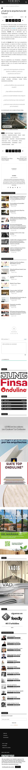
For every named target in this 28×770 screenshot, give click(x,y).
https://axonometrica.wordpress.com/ (13, 645)
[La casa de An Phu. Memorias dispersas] (5, 278)
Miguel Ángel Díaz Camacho (14, 654)
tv (4, 6)
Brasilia (14, 28)
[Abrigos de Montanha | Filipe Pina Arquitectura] (5, 212)
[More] (22, 20)
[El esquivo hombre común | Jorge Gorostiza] (5, 234)
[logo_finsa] (14, 382)
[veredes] (2, 17)
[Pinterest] (13, 20)
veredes (5, 16)
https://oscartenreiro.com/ (11, 675)
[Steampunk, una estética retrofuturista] (5, 306)
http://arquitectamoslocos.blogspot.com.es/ (14, 651)
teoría (20, 142)
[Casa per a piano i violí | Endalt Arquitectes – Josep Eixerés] (5, 292)
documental (12, 138)
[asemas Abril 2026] (14, 451)
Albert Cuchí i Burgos (9, 133)
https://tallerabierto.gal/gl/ (11, 663)
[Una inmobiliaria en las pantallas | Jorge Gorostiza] (5, 205)
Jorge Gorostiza (11, 636)
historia (20, 140)
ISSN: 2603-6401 (5, 752)
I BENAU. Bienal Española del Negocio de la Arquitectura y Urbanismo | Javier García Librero (18, 219)
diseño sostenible (5, 138)
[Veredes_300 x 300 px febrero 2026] (14, 521)
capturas (3, 207)
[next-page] (4, 255)
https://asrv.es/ (9, 681)
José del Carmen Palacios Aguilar (15, 691)
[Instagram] (10, 187)
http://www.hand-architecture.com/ (12, 706)
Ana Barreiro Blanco (12, 660)
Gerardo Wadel (15, 140)
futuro (9, 140)
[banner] (14, 594)
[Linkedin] (19, 20)
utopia (12, 144)
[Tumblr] (17, 187)
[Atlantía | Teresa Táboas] (5, 285)
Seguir (24, 403)
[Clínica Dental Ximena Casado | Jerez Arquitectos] (5, 271)
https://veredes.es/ (14, 177)
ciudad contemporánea (6, 136)
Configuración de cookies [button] (8, 767)
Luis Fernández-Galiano (6, 142)
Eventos (4, 558)
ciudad (23, 135)
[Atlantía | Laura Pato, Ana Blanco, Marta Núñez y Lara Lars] (5, 264)
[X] (10, 20)
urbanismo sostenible (6, 144)
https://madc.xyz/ (10, 657)
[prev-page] (2, 255)
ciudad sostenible (15, 136)
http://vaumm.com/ (10, 669)
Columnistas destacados (7, 632)
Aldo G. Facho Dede (12, 697)
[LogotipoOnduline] (14, 389)
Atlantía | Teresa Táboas (15, 283)
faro (2, 221)
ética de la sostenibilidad (20, 138)
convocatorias (4, 243)
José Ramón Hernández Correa (14, 648)
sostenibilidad (14, 142)
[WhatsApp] (16, 20)
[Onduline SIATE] (14, 473)
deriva (3, 228)
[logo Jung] (14, 375)
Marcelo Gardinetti (12, 685)
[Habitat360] (14, 496)
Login (25, 339)
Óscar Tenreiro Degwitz (13, 672)
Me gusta (24, 400)
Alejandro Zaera (17, 133)
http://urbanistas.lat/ (10, 700)
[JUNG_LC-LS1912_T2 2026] (14, 428)
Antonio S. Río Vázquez (13, 678)
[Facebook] (7, 20)
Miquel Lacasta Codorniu (13, 642)
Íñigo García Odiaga (12, 666)
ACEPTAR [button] (18, 766)
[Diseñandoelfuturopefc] (14, 543)
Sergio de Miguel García (13, 703)
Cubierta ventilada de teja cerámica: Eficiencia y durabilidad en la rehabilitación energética (17, 249)
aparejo (3, 200)
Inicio (2, 6)
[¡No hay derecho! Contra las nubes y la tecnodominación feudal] (5, 299)
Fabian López (4, 140)
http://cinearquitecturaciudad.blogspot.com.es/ (14, 639)
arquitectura (4, 135)
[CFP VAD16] (14, 572)
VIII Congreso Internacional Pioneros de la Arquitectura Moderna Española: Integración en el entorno (18, 313)
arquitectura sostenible (12, 135)
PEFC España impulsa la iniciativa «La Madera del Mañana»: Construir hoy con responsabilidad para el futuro (18, 198)
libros (3, 280)
